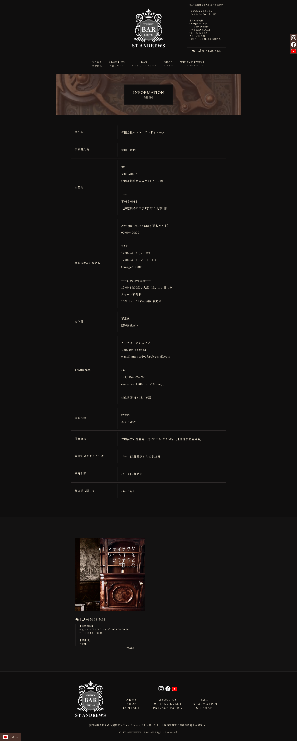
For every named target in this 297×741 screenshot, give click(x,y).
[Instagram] (293, 38)
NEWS (131, 699)
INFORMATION (204, 704)
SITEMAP (204, 708)
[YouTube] (293, 51)
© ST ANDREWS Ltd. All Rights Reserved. (148, 732)
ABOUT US (168, 699)
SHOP (131, 704)
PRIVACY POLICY (168, 708)
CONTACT (131, 708)
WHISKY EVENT (168, 704)
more (130, 648)
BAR (204, 699)
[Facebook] (293, 45)
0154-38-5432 (211, 51)
